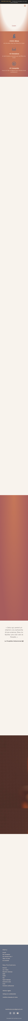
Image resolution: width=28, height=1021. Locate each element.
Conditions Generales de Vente (10, 997)
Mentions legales (7, 990)
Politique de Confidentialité (9, 994)
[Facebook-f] (10, 1013)
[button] (25, 5)
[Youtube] (17, 1013)
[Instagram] (14, 1013)
